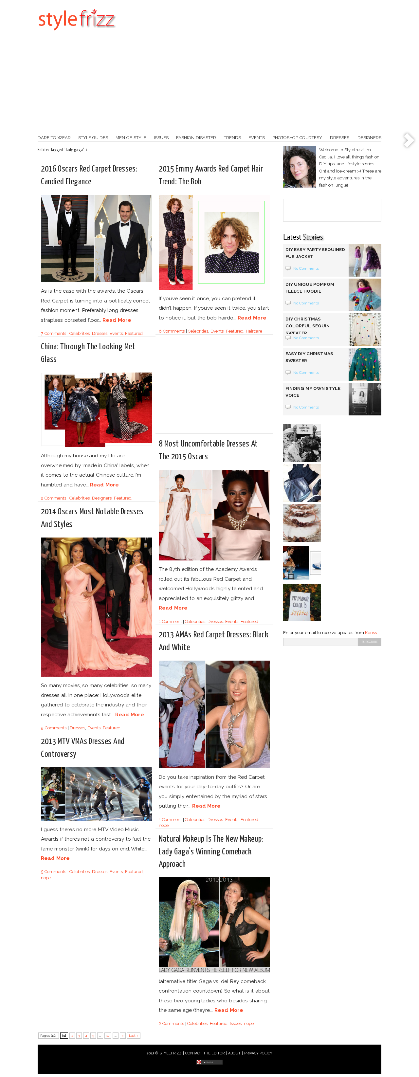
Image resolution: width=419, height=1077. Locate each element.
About (234, 1053)
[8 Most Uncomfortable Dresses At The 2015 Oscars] (214, 559)
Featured (134, 333)
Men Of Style (131, 137)
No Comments (306, 268)
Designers (369, 137)
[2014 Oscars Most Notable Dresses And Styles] (96, 675)
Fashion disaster (196, 137)
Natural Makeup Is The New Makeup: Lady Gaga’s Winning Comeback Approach (211, 851)
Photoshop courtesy (297, 137)
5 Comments (53, 871)
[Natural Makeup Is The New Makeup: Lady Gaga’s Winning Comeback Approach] (214, 971)
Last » (134, 1035)
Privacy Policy (258, 1053)
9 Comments (53, 727)
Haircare (254, 331)
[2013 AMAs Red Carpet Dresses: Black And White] (214, 767)
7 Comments (53, 333)
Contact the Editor (205, 1053)
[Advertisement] (209, 85)
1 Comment (170, 621)
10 (107, 1035)
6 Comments (172, 331)
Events (256, 137)
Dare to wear (54, 137)
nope (164, 825)
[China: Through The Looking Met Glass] (96, 445)
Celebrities (79, 333)
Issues (161, 137)
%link (409, 141)
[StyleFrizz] (77, 33)
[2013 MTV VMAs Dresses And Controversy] (96, 819)
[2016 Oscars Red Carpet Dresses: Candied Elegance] (96, 281)
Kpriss (371, 632)
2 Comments (53, 498)
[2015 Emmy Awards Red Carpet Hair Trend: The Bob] (214, 288)
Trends (232, 137)
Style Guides (93, 137)
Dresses (339, 137)
